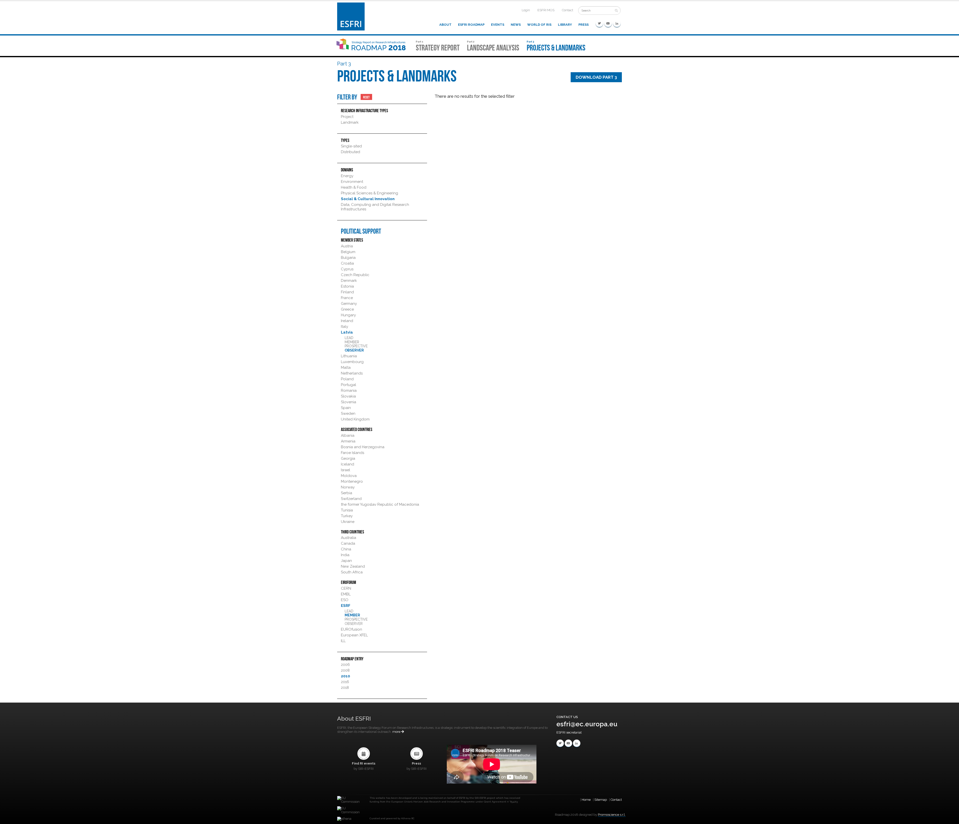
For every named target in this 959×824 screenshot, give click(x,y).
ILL (343, 641)
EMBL (346, 594)
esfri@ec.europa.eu (586, 724)
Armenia (348, 441)
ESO (344, 600)
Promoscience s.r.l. (612, 815)
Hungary (348, 315)
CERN (346, 588)
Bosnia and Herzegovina (362, 447)
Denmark (349, 280)
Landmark (350, 122)
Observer (354, 350)
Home (586, 800)
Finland (347, 292)
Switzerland (351, 498)
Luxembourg (352, 362)
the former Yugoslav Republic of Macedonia (380, 504)
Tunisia (347, 510)
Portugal (348, 385)
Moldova (349, 475)
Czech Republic (355, 275)
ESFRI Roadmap (471, 24)
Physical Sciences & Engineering (369, 193)
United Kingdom (355, 419)
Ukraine (347, 521)
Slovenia (348, 402)
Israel (345, 470)
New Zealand (353, 566)
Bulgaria (348, 257)
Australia (348, 537)
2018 (345, 687)
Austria (347, 246)
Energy (347, 176)
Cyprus (347, 269)
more (396, 732)
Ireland (347, 321)
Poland (347, 379)
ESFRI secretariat (569, 732)
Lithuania (349, 356)
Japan (346, 560)
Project (347, 116)
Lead (349, 338)
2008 (345, 670)
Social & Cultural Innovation (368, 199)
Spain (346, 408)
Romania (349, 390)
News (516, 24)
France (347, 298)
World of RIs (539, 24)
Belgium (348, 252)
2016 (345, 682)
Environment (352, 181)
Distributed (350, 152)
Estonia (347, 286)
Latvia (347, 332)
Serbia (346, 493)
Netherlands (352, 373)
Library (565, 24)
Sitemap (600, 800)
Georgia (348, 458)
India (345, 555)
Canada (348, 543)
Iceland (347, 464)
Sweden (348, 413)
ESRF (345, 605)
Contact (567, 10)
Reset (366, 97)
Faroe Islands (352, 452)
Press (583, 24)
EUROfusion (351, 629)
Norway (348, 487)
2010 (345, 676)
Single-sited (351, 146)
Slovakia (348, 396)
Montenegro (352, 481)
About (445, 24)
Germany (349, 303)
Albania (347, 435)
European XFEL (354, 635)
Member (352, 342)
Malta (346, 367)
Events (497, 24)
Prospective (356, 346)
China (346, 549)
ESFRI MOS (545, 10)
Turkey (347, 516)
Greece (347, 309)
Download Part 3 (596, 77)
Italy (344, 326)
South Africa (352, 572)
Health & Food (353, 187)
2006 (345, 664)
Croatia (347, 263)
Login (526, 10)
